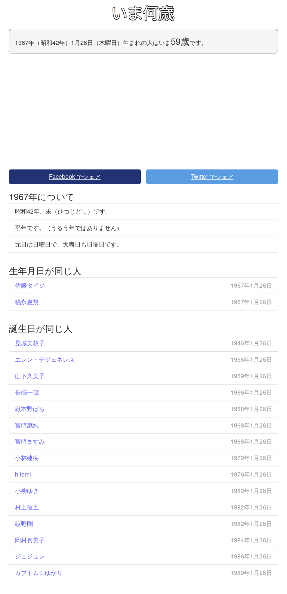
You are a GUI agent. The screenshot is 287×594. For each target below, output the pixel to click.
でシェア (75, 176)
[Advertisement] (143, 111)
